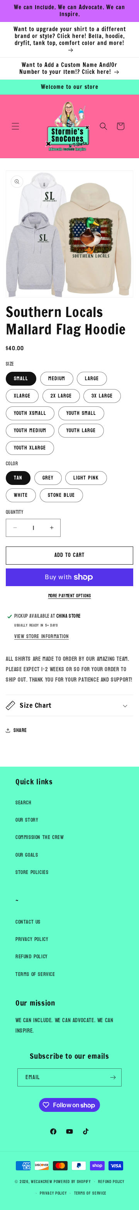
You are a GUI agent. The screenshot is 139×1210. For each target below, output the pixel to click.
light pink (86, 478)
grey (48, 478)
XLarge (22, 396)
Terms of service (90, 1193)
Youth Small (81, 413)
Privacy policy (53, 1193)
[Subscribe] (112, 1077)
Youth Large (81, 430)
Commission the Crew (39, 837)
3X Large (102, 396)
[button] (15, 126)
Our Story (26, 820)
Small (21, 378)
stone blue (61, 495)
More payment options (69, 595)
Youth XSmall (30, 413)
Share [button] (20, 730)
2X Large (61, 396)
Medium (56, 378)
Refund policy (111, 1181)
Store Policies (31, 872)
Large (92, 378)
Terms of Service (35, 974)
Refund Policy (31, 956)
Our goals (26, 855)
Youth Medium (30, 430)
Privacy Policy (31, 939)
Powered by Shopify (72, 1181)
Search (23, 802)
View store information (41, 636)
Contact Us (28, 922)
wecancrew (41, 1181)
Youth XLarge (30, 448)
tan (18, 478)
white (21, 495)
